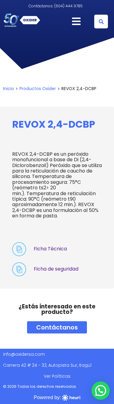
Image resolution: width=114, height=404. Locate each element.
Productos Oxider (37, 88)
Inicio (8, 88)
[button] (101, 21)
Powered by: (48, 397)
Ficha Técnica (50, 248)
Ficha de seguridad (56, 268)
